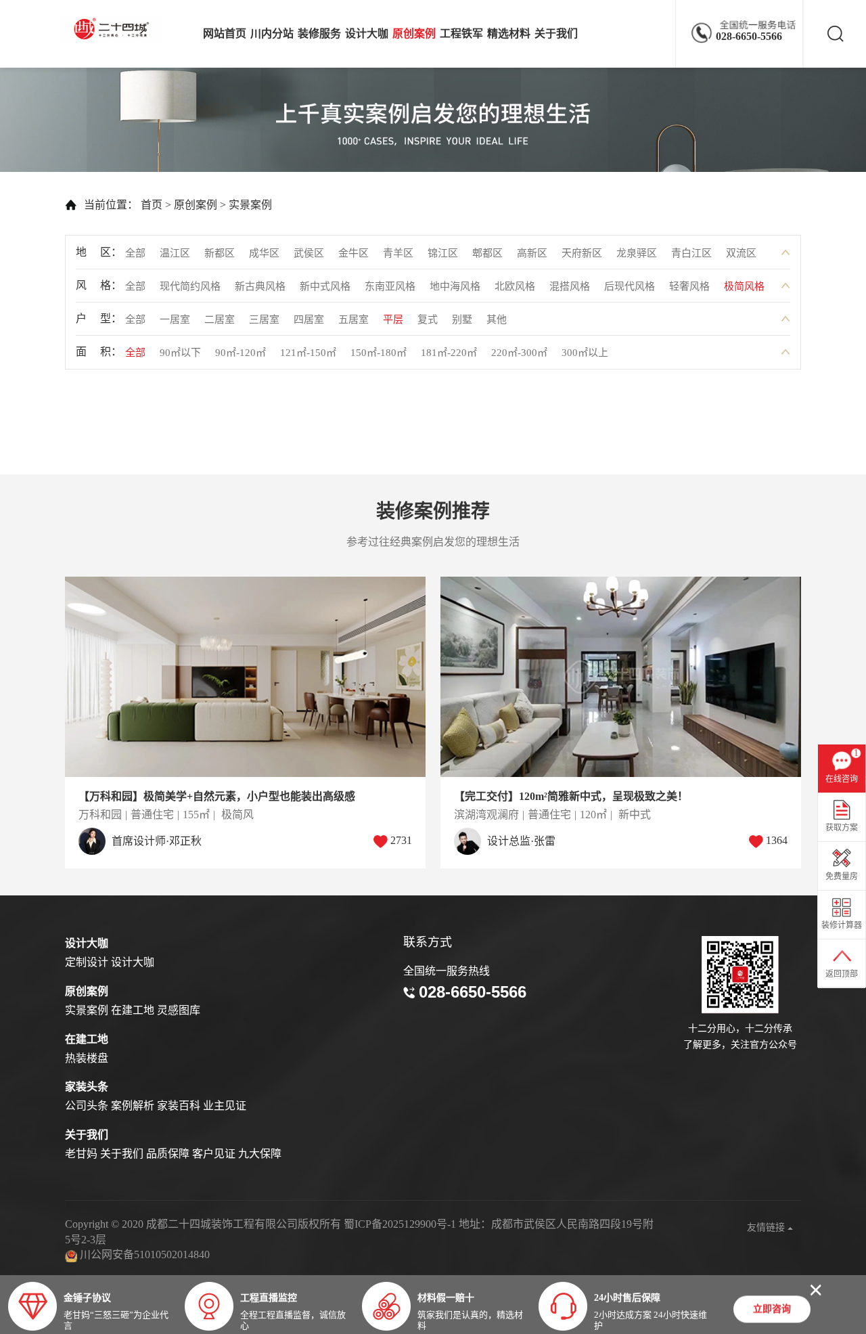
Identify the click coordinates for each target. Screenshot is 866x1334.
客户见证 (213, 1153)
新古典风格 (260, 286)
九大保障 (259, 1153)
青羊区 (398, 253)
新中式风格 (325, 286)
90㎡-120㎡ (240, 352)
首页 (151, 204)
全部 (135, 253)
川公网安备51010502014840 (145, 1254)
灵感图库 (178, 1010)
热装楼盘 (86, 1058)
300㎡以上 (585, 352)
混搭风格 (569, 286)
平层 (393, 319)
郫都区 (487, 253)
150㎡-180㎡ (378, 352)
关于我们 (556, 33)
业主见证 (224, 1105)
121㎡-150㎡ (308, 352)
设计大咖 (366, 33)
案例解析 (132, 1105)
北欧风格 (515, 286)
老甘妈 (81, 1153)
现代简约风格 (190, 286)
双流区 (741, 253)
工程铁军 (461, 33)
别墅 (462, 319)
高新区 (532, 253)
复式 (427, 319)
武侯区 (309, 253)
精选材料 (508, 33)
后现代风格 (629, 286)
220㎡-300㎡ (519, 352)
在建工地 (132, 1010)
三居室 (264, 319)
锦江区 (443, 253)
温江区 (175, 253)
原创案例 (414, 33)
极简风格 (744, 286)
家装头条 (86, 1086)
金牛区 (353, 253)
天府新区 (582, 253)
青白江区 (691, 253)
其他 (496, 319)
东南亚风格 (390, 286)
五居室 (353, 319)
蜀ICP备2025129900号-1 (400, 1224)
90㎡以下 (180, 352)
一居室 (175, 319)
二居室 (219, 319)
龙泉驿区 (636, 253)
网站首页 (224, 33)
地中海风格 (455, 286)
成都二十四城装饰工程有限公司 (115, 29)
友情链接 (767, 1227)
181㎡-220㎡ (449, 352)
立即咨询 (772, 1311)
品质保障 (167, 1153)
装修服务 (319, 33)
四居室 (309, 319)
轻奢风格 (689, 286)
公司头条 (86, 1105)
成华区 (264, 253)
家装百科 (178, 1105)
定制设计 (86, 962)
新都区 (219, 253)
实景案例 (250, 204)
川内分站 (272, 33)
